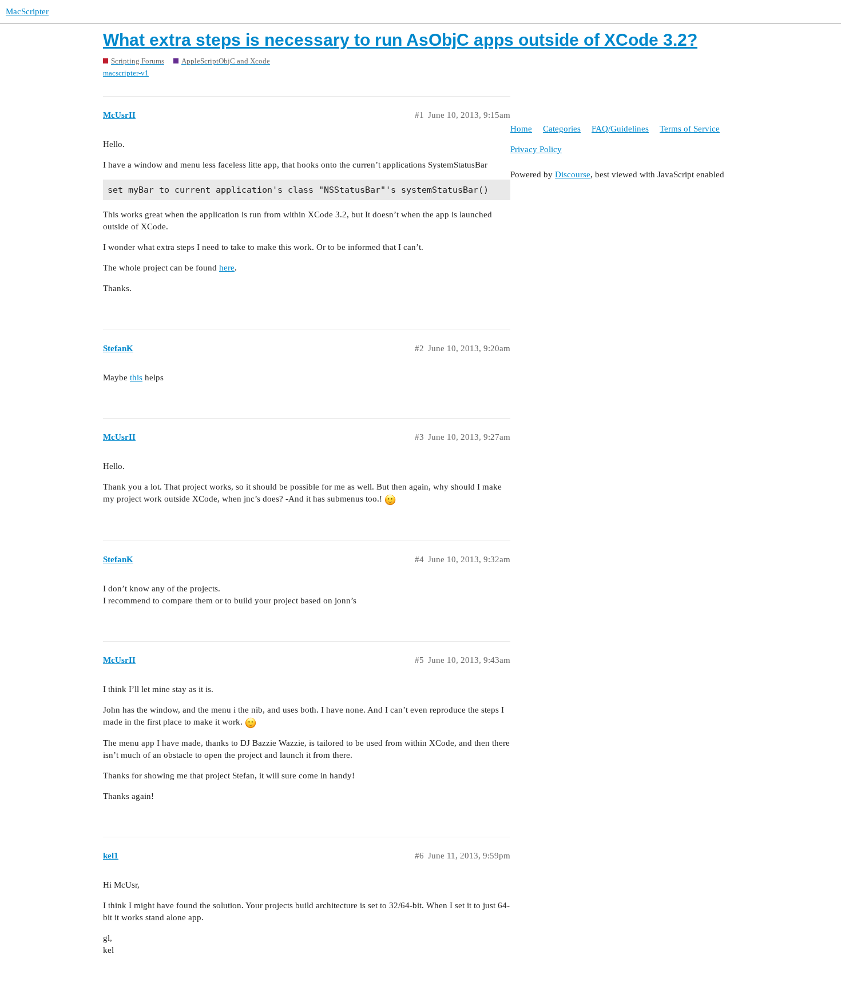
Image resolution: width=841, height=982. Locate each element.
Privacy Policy (536, 149)
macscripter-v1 (126, 73)
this (136, 377)
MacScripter (27, 11)
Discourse (572, 174)
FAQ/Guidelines (620, 128)
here (227, 267)
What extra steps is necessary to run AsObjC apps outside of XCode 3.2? (400, 39)
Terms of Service (690, 128)
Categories (562, 128)
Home (521, 128)
